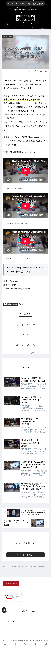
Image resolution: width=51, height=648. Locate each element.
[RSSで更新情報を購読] (34, 345)
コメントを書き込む (25, 555)
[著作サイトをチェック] (17, 345)
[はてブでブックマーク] (40, 71)
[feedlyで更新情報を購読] (28, 345)
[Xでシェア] (29, 71)
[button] (45, 418)
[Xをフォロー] (22, 345)
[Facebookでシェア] (35, 71)
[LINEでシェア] (46, 71)
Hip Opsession (11, 304)
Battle (23, 304)
